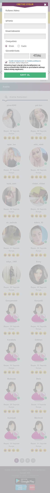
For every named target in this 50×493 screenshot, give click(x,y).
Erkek (11, 46)
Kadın (24, 46)
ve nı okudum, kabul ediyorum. (25, 62)
